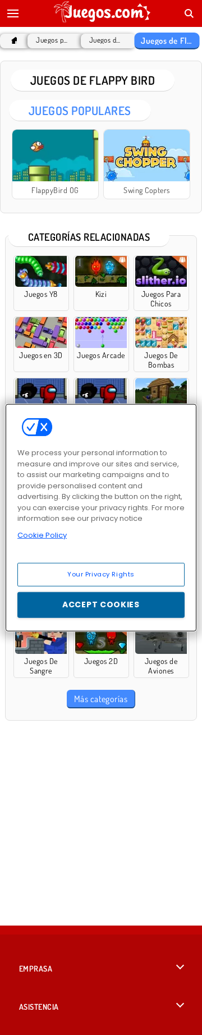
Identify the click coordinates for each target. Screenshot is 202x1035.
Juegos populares (53, 40)
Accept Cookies (101, 604)
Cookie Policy (42, 534)
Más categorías (101, 698)
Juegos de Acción (105, 40)
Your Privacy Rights (101, 574)
